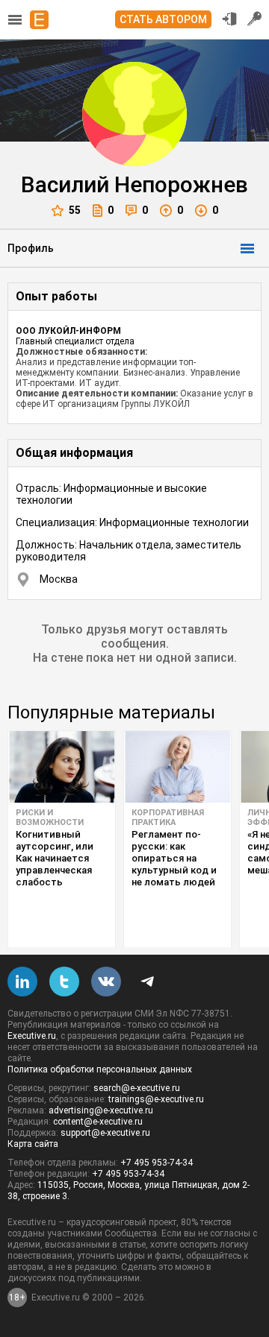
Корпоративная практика (168, 817)
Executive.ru (31, 1036)
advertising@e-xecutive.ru (101, 1110)
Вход (229, 18)
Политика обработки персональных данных (99, 1069)
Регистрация (254, 18)
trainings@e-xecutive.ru (156, 1099)
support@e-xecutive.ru (105, 1133)
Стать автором (163, 19)
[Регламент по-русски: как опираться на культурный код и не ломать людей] (177, 767)
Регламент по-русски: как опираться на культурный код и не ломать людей (174, 858)
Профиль (30, 248)
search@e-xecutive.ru (136, 1088)
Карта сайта (32, 1144)
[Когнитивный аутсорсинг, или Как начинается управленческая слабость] (61, 767)
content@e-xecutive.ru (98, 1121)
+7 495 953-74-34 (156, 1162)
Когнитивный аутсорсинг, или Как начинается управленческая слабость (54, 858)
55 (75, 210)
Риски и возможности (50, 817)
